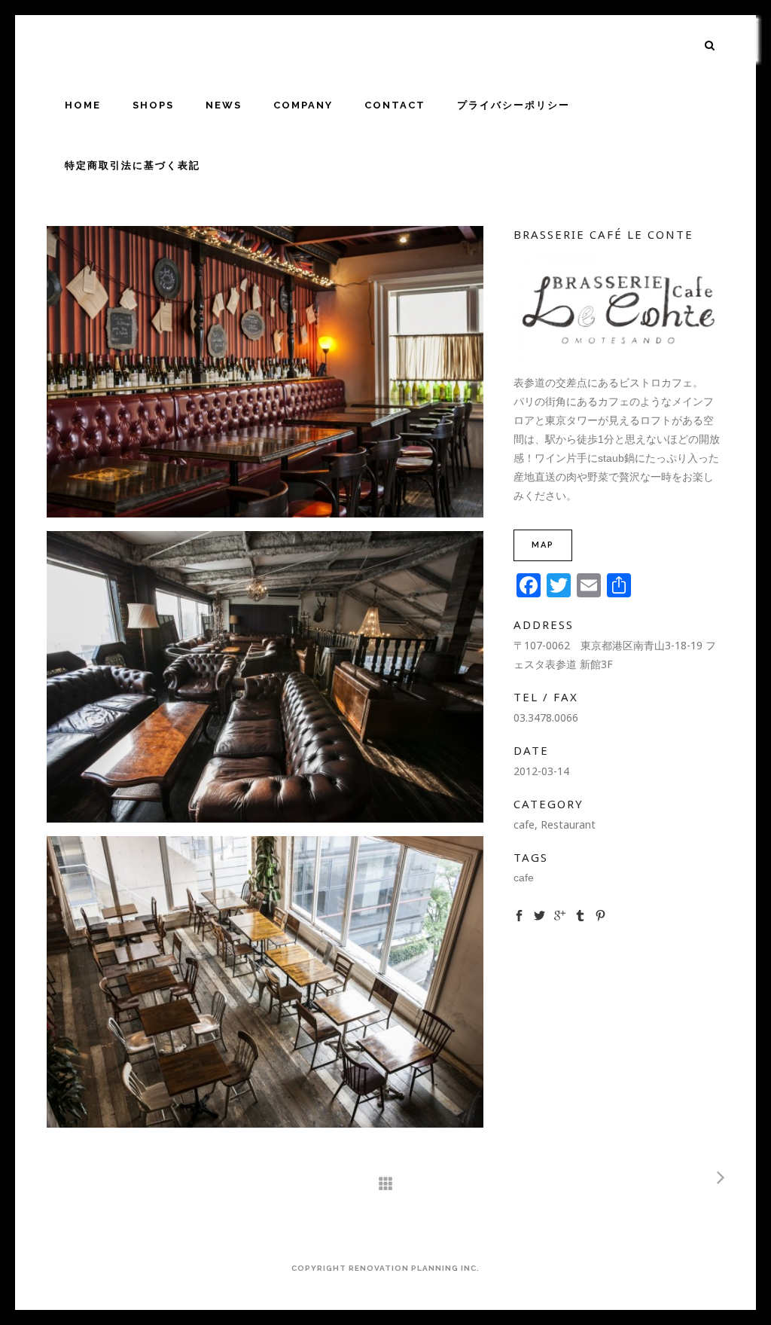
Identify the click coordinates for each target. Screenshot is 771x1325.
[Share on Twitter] (539, 915)
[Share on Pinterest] (600, 915)
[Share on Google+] (559, 915)
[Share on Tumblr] (580, 915)
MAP (543, 545)
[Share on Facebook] (519, 915)
